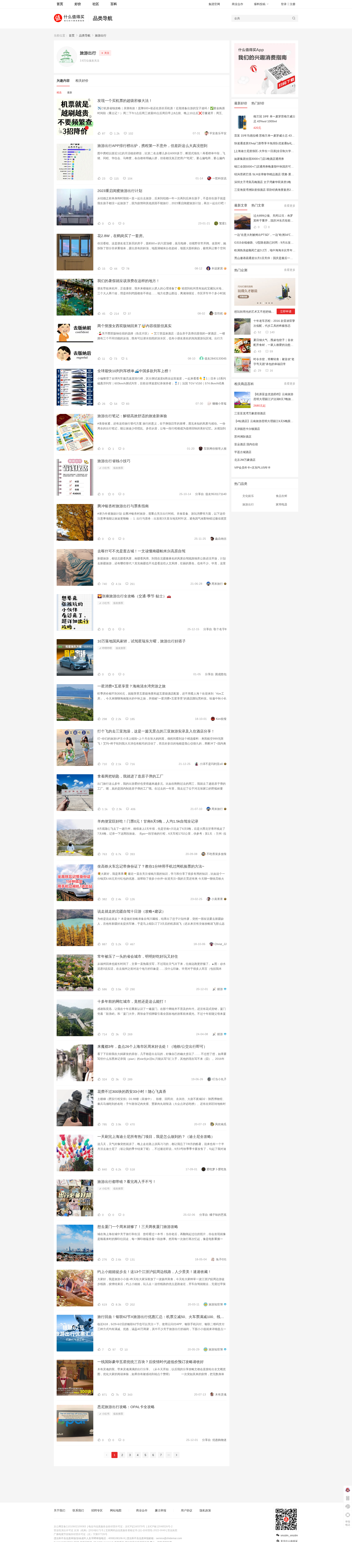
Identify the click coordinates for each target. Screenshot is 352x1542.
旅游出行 (100, 35)
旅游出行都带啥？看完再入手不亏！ (126, 1182)
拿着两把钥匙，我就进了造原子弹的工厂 (130, 776)
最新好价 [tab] (240, 103)
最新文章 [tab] (240, 205)
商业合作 (237, 4)
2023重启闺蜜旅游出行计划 (119, 191)
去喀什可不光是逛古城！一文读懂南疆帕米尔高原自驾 (141, 551)
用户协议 (186, 1510)
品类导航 (102, 18)
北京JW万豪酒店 (244, 459)
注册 (292, 4)
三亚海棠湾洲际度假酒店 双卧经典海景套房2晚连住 (266, 189)
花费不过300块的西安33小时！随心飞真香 (131, 1092)
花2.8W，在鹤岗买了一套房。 (121, 236)
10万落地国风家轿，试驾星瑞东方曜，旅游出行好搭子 (141, 641)
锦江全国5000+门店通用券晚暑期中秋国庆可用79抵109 (269, 166)
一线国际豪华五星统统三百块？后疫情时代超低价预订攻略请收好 (150, 1362)
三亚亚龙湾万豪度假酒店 (250, 413)
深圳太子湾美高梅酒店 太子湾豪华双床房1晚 (262, 182)
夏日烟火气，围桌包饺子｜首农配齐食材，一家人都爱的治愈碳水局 (273, 342)
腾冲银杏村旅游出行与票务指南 (123, 506)
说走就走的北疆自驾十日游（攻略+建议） (131, 911)
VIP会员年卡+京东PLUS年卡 (252, 467)
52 (259, 332)
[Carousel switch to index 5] (269, 303)
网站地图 (115, 1510)
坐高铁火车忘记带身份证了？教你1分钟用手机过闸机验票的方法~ (150, 866)
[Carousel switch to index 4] (266, 303)
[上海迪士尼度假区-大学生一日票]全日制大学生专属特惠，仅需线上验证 (279, 151)
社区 (95, 4)
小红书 (105, 468)
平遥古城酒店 (242, 452)
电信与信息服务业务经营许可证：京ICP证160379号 (116, 1526)
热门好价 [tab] (257, 103)
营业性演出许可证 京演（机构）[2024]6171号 (79, 1530)
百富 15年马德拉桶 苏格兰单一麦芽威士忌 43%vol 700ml (270, 135)
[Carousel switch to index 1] (257, 303)
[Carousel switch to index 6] (272, 303)
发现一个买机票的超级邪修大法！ (124, 101)
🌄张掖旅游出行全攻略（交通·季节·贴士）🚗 (134, 596)
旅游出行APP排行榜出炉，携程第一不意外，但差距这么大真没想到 (152, 146)
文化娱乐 (248, 495)
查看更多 (289, 205)
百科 (113, 4)
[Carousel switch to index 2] (260, 303)
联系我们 (78, 1510)
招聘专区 (97, 1510)
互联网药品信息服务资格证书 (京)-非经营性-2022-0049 (136, 1530)
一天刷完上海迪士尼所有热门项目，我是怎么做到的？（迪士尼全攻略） (156, 1137)
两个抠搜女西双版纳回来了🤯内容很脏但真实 (134, 326)
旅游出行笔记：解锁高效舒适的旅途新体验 (132, 416)
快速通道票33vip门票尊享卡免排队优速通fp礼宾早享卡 (269, 143)
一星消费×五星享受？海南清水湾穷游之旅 (131, 686)
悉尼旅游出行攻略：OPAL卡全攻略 (126, 1407)
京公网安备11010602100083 (70, 1526)
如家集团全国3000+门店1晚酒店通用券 (259, 158)
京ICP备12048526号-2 (160, 1526)
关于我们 (59, 1510)
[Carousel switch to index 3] (263, 303)
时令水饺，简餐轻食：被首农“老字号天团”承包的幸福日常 (273, 361)
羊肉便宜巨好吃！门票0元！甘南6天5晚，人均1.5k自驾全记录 (147, 821)
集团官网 (214, 4)
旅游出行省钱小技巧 (113, 461)
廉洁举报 (160, 1510)
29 (259, 370)
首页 (72, 35)
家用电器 (281, 504)
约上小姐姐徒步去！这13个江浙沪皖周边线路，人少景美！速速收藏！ (154, 1272)
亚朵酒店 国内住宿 (246, 444)
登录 (284, 4)
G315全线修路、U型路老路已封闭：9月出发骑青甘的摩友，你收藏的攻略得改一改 (286, 242)
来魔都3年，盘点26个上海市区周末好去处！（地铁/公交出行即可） (152, 1047)
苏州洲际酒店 (242, 436)
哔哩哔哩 (106, 648)
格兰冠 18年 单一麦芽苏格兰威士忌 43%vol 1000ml (274, 119)
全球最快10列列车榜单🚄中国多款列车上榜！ (134, 371)
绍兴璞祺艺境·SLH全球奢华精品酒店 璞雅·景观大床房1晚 (270, 174)
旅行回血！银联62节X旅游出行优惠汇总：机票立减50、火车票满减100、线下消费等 (162, 1317)
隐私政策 (205, 1510)
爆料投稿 (259, 4)
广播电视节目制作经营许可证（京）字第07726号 (80, 1534)
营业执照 (172, 1530)
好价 (78, 4)
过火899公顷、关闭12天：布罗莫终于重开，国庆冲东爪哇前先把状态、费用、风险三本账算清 (273, 218)
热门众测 (240, 270)
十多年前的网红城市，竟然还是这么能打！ (132, 1001)
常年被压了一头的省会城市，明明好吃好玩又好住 (137, 956)
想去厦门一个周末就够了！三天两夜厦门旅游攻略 (137, 1227)
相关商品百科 (244, 384)
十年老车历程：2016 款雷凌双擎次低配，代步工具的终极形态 (274, 323)
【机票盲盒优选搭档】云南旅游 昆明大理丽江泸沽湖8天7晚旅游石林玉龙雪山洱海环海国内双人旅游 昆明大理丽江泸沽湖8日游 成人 (273, 397)
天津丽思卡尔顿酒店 (247, 428)
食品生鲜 (281, 495)
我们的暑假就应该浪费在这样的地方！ (128, 281)
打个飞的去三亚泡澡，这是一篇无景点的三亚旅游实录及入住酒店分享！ (156, 731)
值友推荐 (118, 468)
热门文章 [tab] (257, 205)
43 (259, 351)
